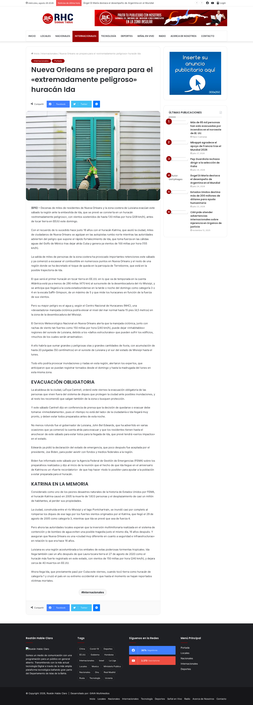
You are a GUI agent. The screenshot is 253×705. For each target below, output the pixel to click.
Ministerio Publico (112, 666)
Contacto (207, 36)
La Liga (112, 660)
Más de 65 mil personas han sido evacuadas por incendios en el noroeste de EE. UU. (205, 128)
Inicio (32, 36)
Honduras (109, 654)
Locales (45, 36)
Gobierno (95, 654)
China (82, 649)
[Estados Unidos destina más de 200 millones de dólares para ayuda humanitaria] (178, 196)
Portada (58, 61)
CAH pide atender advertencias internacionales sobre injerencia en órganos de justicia (206, 219)
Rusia (82, 678)
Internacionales (85, 36)
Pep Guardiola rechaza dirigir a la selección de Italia (205, 162)
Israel (101, 660)
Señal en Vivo (145, 36)
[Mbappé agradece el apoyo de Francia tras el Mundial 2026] (178, 147)
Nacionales (62, 36)
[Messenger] (96, 104)
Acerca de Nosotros (183, 36)
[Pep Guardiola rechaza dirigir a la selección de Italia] (178, 163)
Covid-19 (94, 649)
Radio (162, 36)
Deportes (127, 36)
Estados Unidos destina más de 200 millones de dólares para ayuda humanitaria (205, 197)
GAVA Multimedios (99, 693)
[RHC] (57, 18)
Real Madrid (109, 672)
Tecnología (108, 36)
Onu (97, 672)
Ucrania (109, 678)
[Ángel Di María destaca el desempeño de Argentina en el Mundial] (178, 180)
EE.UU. (82, 654)
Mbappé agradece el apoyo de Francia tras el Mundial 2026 (205, 146)
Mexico (95, 666)
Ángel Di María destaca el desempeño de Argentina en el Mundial (118, 3)
